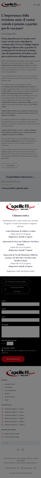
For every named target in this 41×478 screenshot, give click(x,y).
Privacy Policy (30, 350)
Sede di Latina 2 (17, 258)
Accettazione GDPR (9, 348)
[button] (36, 5)
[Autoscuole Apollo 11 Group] (20, 373)
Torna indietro (11, 165)
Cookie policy (28, 468)
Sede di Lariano (17, 247)
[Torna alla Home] (10, 5)
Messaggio (5, 324)
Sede (4, 316)
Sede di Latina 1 (17, 252)
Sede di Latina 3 (17, 264)
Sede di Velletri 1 (17, 270)
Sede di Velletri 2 (17, 276)
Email (4, 309)
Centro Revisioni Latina (17, 281)
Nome (4, 301)
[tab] (12, 224)
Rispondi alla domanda (10, 340)
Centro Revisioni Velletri (17, 289)
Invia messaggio (13, 359)
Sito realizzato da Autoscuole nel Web (20, 473)
